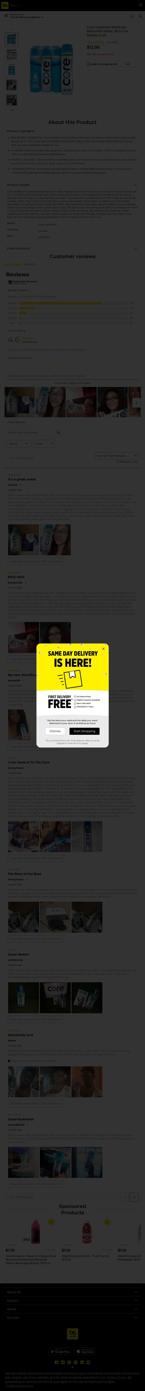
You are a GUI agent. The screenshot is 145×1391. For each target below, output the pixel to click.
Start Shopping (84, 731)
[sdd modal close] (103, 648)
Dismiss (55, 731)
